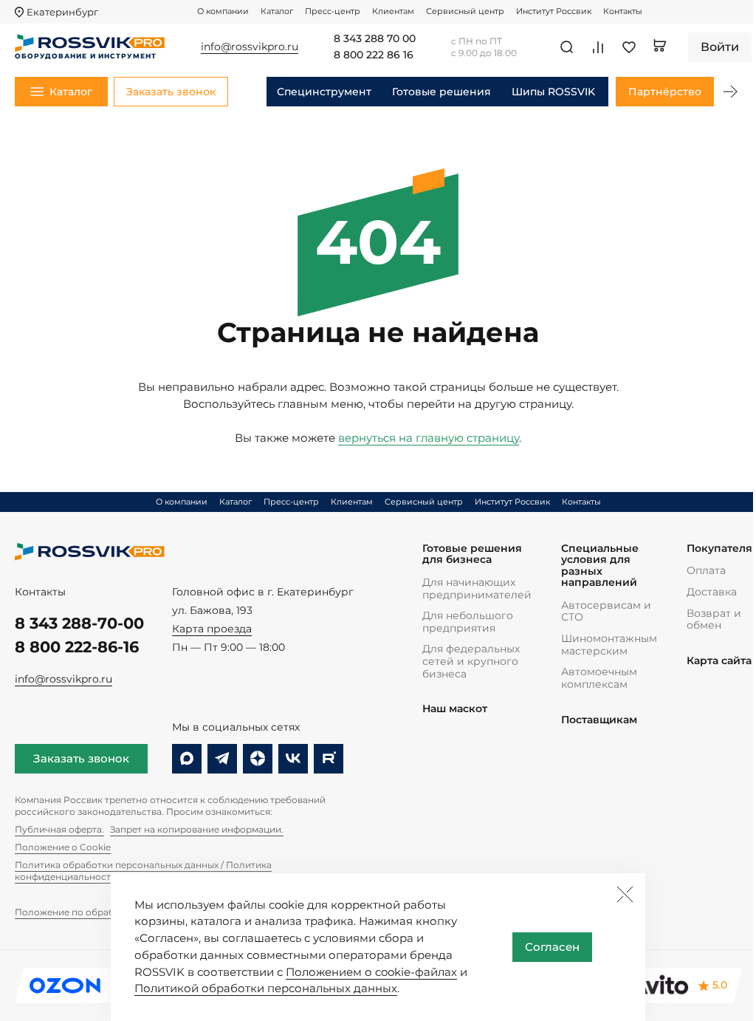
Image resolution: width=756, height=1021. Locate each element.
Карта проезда (212, 628)
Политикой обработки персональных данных (265, 988)
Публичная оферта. (59, 829)
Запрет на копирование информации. (197, 829)
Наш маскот (454, 708)
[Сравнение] (598, 47)
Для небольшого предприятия (467, 622)
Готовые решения (441, 91)
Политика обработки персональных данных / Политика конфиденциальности (143, 870)
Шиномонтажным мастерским (609, 645)
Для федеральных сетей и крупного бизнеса (471, 661)
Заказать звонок (81, 758)
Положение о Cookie (63, 847)
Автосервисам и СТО (606, 611)
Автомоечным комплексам (599, 678)
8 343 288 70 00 (375, 39)
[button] (730, 92)
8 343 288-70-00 (79, 623)
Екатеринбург (62, 12)
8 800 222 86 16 (373, 55)
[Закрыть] (624, 894)
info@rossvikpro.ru (63, 679)
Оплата (706, 570)
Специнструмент (324, 91)
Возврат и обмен (714, 619)
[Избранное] (629, 47)
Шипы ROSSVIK (553, 91)
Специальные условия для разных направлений (600, 566)
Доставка (712, 591)
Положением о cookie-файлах (371, 972)
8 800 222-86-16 (77, 647)
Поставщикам (599, 719)
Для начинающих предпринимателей (477, 588)
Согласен (552, 947)
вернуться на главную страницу (428, 438)
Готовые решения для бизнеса (472, 554)
